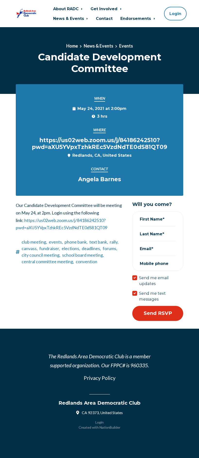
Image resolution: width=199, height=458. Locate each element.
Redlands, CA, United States (102, 155)
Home (72, 46)
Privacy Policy (100, 378)
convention (86, 261)
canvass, (30, 248)
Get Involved (105, 8)
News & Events (69, 18)
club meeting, (34, 242)
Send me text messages (152, 296)
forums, (110, 248)
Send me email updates (154, 280)
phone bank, (76, 242)
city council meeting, (41, 255)
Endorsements (136, 18)
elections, (71, 248)
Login (175, 13)
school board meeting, (83, 255)
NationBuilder (110, 427)
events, (56, 242)
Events (126, 46)
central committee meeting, (48, 261)
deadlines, (91, 248)
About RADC (66, 8)
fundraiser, (49, 248)
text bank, (98, 242)
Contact (104, 18)
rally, (114, 242)
